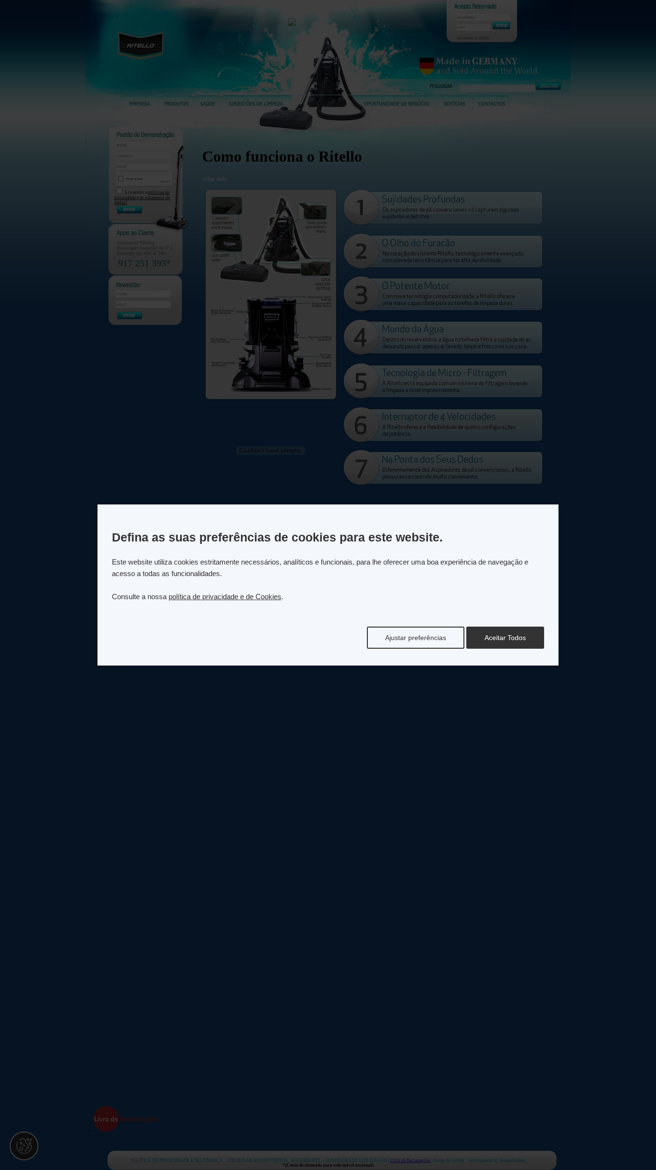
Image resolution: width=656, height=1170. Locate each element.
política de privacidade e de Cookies (225, 596)
